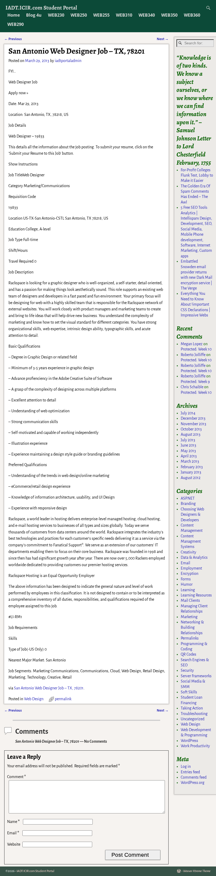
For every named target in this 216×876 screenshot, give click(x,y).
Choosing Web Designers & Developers (192, 514)
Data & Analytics (194, 557)
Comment (16, 777)
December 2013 (193, 418)
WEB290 (15, 24)
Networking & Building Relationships (192, 627)
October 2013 (191, 429)
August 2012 (190, 478)
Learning (188, 590)
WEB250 (79, 15)
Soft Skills (189, 692)
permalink (63, 699)
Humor (187, 584)
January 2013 (191, 472)
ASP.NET (188, 498)
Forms (186, 579)
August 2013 (190, 434)
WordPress (189, 740)
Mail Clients (190, 600)
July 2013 (188, 440)
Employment (191, 568)
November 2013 (193, 424)
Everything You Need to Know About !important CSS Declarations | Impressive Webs (195, 304)
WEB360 (192, 15)
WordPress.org (192, 782)
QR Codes (188, 654)
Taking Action (192, 708)
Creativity (188, 552)
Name (13, 822)
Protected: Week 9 (195, 382)
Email (13, 833)
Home (13, 15)
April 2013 (189, 456)
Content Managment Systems (191, 541)
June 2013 (188, 445)
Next (163, 39)
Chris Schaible (192, 387)
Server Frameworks (196, 676)
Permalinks (190, 638)
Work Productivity (195, 746)
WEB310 (124, 15)
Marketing (189, 617)
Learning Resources (196, 595)
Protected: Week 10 (196, 349)
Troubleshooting (194, 714)
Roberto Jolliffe (193, 355)
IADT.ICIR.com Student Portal (41, 7)
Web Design (33, 699)
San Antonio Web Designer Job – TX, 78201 (49, 688)
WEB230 (56, 15)
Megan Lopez (192, 344)
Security (187, 670)
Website (13, 844)
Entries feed (190, 772)
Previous (13, 39)
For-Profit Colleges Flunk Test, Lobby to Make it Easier (197, 175)
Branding (188, 503)
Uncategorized (192, 719)
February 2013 (192, 467)
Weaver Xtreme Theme (196, 871)
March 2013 (190, 461)
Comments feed (194, 777)
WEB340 (147, 15)
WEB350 (169, 15)
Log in (186, 766)
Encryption (189, 573)
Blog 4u (34, 15)
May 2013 (188, 451)
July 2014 (188, 413)
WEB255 (101, 15)
